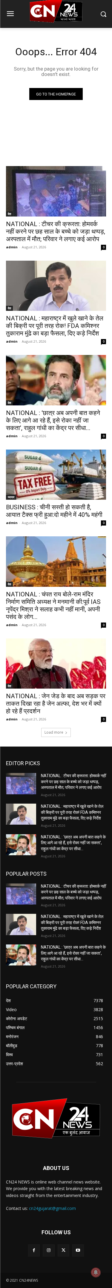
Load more (54, 732)
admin (12, 247)
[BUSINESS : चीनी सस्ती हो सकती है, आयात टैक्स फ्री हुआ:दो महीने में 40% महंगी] (56, 475)
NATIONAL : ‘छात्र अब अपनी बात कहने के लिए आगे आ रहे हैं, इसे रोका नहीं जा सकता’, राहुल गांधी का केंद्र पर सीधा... (53, 420)
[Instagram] (48, 1250)
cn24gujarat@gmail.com (52, 1208)
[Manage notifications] (96, 1272)
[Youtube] (78, 1250)
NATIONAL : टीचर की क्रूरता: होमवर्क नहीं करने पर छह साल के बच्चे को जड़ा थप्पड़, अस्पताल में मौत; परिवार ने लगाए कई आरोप (55, 231)
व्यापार (11, 497)
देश (9, 214)
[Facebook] (34, 1250)
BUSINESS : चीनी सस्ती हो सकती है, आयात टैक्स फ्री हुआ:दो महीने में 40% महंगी (54, 511)
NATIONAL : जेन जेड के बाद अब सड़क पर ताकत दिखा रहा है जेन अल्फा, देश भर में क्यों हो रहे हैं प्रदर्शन (55, 703)
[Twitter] (63, 1250)
